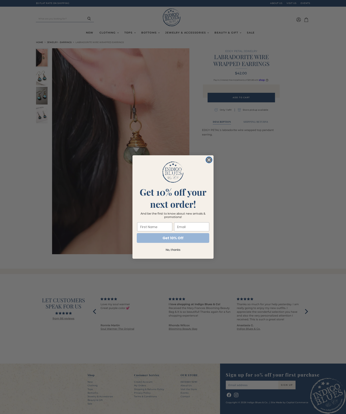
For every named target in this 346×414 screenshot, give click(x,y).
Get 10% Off (173, 238)
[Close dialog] (209, 160)
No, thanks (173, 250)
